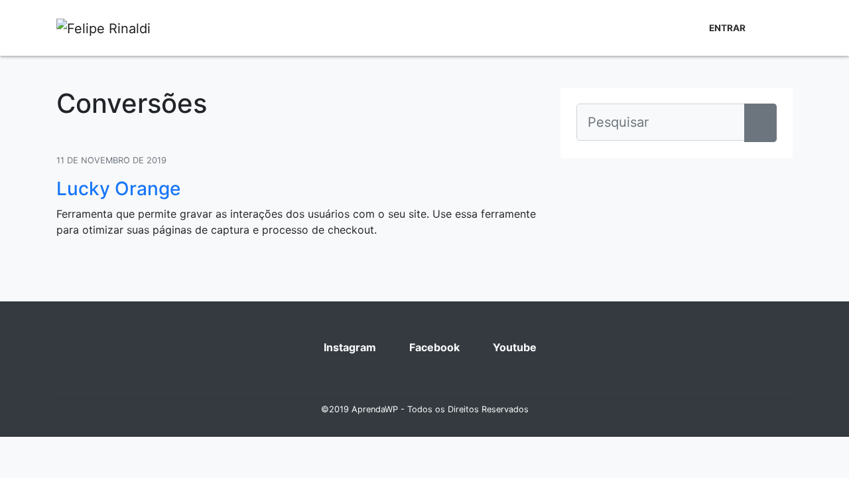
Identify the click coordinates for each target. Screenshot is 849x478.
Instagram (348, 347)
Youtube (513, 347)
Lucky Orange (118, 188)
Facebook (433, 347)
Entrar (727, 28)
